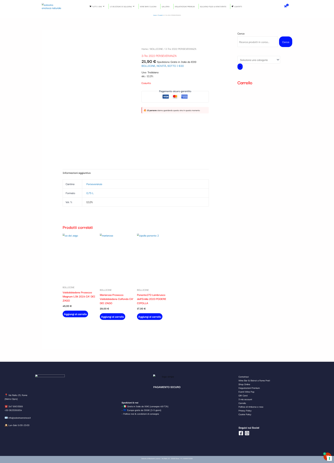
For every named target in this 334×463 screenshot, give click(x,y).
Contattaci (243, 376)
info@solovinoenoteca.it (19, 417)
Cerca (240, 33)
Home (145, 49)
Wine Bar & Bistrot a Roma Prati (254, 380)
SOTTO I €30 (175, 66)
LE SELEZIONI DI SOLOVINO (121, 6)
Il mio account (245, 399)
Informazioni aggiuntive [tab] (77, 173)
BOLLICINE (156, 49)
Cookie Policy (244, 414)
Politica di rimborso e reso (250, 406)
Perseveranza (94, 184)
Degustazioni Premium (249, 388)
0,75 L (90, 193)
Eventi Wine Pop (246, 391)
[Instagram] (247, 433)
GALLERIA (165, 6)
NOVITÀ (161, 66)
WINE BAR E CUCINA (148, 6)
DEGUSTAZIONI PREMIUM (185, 6)
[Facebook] (240, 433)
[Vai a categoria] (240, 67)
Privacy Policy (245, 410)
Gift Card (242, 395)
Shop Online (244, 384)
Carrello (242, 403)
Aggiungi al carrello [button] (75, 314)
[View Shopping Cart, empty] (285, 6)
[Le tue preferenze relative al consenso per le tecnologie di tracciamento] (329, 458)
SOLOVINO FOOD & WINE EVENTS (213, 6)
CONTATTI (238, 6)
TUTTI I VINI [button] (97, 6)
